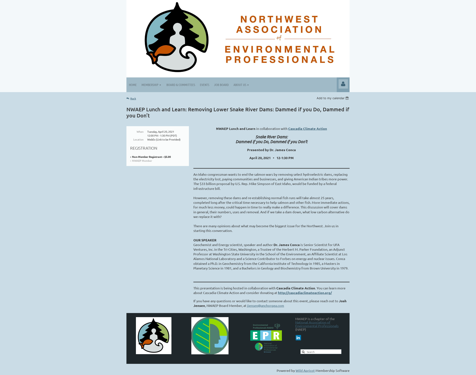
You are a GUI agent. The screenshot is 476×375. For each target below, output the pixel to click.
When (140, 131)
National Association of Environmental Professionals (317, 324)
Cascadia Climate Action (307, 128)
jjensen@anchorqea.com (265, 305)
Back (133, 98)
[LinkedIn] (298, 337)
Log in (343, 84)
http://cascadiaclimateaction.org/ (305, 293)
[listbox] (333, 98)
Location (138, 139)
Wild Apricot (305, 370)
